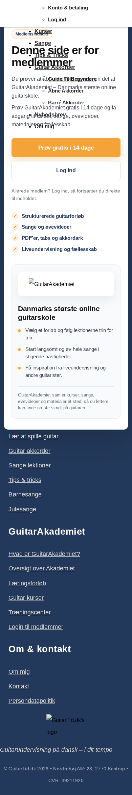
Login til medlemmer (35, 626)
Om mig (44, 126)
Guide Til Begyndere (72, 79)
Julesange (22, 509)
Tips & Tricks (51, 55)
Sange (43, 43)
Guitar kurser (26, 597)
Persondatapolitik (31, 700)
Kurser (43, 31)
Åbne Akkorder (66, 91)
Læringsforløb (27, 583)
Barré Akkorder (66, 102)
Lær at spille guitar (33, 436)
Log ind (57, 19)
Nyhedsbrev (50, 115)
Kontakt (18, 686)
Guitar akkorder (29, 450)
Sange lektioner (29, 465)
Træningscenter (29, 612)
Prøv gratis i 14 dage (66, 148)
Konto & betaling (68, 7)
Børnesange (25, 494)
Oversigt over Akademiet (41, 568)
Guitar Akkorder (55, 67)
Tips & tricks (24, 480)
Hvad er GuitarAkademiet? (44, 553)
